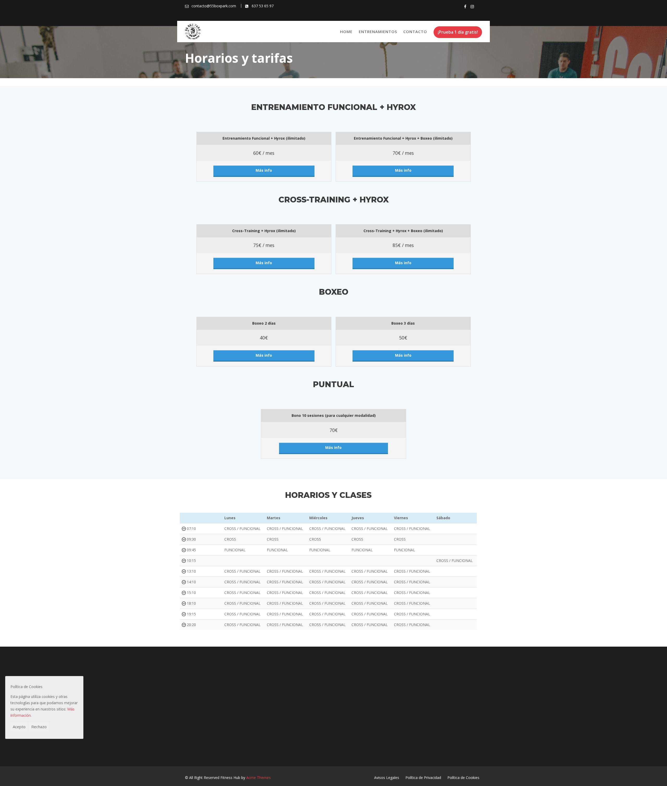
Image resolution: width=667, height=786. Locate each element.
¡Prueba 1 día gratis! (458, 32)
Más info (264, 170)
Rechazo (39, 726)
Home (346, 31)
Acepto (19, 726)
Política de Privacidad (423, 777)
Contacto (415, 31)
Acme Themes (258, 777)
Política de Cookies (463, 777)
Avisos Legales (386, 777)
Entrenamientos (378, 31)
